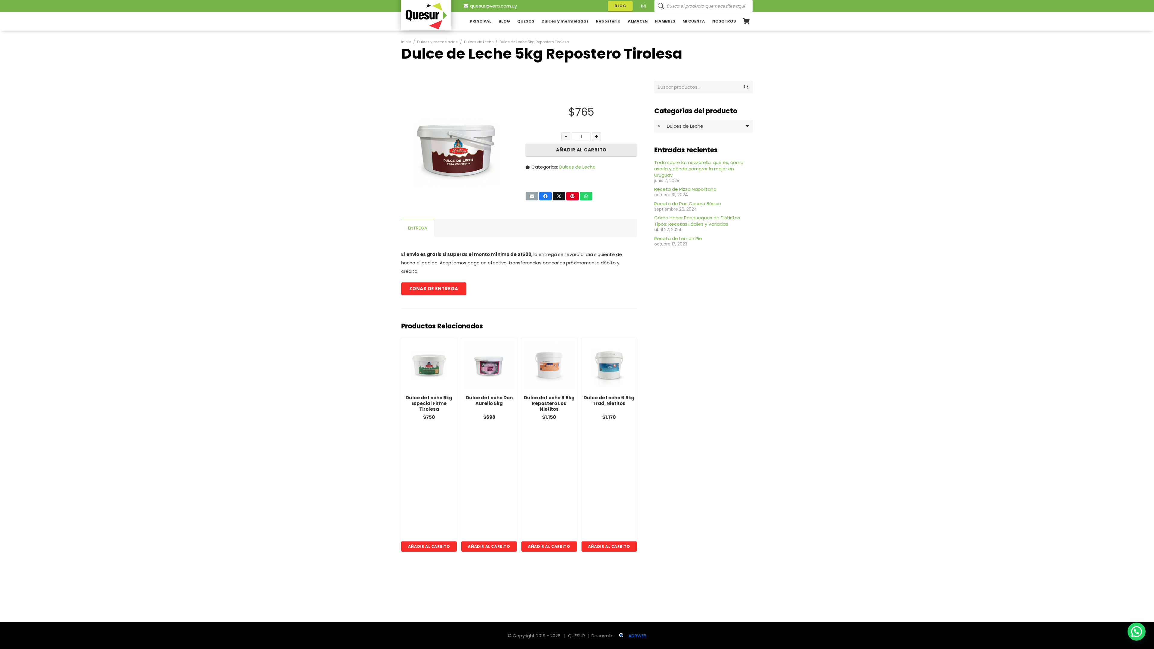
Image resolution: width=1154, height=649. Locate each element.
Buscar (746, 87)
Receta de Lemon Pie (678, 238)
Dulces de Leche (478, 41)
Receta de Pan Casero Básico (687, 203)
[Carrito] (746, 21)
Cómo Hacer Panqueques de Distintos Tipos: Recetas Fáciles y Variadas (697, 221)
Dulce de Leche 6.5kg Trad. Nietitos (549, 401)
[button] (739, 21)
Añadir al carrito (581, 150)
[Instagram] (643, 6)
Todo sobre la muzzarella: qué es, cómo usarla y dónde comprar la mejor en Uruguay (698, 168)
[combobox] (703, 126)
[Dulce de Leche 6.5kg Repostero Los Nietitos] (489, 365)
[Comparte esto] (545, 196)
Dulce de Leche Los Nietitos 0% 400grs (610, 401)
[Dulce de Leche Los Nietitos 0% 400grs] (610, 365)
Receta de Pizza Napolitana (685, 189)
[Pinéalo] (572, 196)
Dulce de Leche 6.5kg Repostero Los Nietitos (489, 403)
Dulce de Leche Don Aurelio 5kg (429, 401)
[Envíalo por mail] (532, 196)
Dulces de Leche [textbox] (680, 126)
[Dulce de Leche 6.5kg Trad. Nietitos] (550, 365)
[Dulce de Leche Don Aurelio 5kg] (430, 365)
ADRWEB (637, 635)
